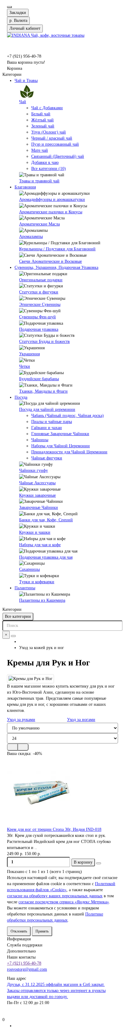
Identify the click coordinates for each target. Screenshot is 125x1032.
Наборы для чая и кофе (40, 545)
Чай (22, 102)
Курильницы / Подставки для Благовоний (57, 249)
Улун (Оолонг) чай (48, 132)
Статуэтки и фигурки (38, 292)
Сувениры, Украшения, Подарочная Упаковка (56, 267)
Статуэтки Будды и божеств (44, 341)
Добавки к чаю (45, 162)
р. (18, 20)
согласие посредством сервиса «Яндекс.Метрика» (64, 902)
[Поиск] (13, 636)
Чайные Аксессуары (37, 483)
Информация (19, 939)
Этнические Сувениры (39, 304)
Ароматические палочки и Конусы (50, 212)
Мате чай (39, 150)
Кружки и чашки (34, 532)
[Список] (23, 747)
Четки (24, 366)
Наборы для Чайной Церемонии (60, 446)
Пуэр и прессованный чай (55, 144)
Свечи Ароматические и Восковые (50, 261)
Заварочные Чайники (38, 507)
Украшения (29, 354)
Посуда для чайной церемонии (47, 409)
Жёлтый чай (42, 120)
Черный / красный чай (51, 138)
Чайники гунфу (33, 470)
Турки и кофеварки (36, 582)
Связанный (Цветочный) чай (57, 156)
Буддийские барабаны (39, 379)
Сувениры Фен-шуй (37, 317)
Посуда (21, 397)
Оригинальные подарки (40, 280)
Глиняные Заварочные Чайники (60, 433)
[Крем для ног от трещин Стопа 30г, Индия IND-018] (62, 792)
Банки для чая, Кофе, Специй (46, 520)
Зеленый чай (42, 126)
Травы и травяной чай (39, 181)
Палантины (25, 588)
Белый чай (40, 114)
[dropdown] (9, 7)
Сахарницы (29, 569)
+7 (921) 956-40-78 (24, 963)
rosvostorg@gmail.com (27, 969)
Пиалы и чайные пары (51, 421)
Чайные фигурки (46, 458)
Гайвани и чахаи (46, 427)
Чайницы (39, 440)
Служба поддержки (24, 945)
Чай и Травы (26, 80)
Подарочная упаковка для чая (46, 557)
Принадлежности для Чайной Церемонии (69, 452)
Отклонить (19, 931)
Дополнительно (21, 951)
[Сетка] (12, 747)
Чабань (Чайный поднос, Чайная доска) (67, 415)
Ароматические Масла (39, 224)
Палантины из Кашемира (42, 600)
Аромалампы (31, 236)
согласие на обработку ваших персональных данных (55, 896)
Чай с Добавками (47, 108)
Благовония (25, 187)
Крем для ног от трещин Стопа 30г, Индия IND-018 (54, 829)
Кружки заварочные (37, 495)
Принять (42, 931)
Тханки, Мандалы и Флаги (43, 391)
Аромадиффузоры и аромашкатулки (52, 199)
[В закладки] (98, 863)
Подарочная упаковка (38, 329)
